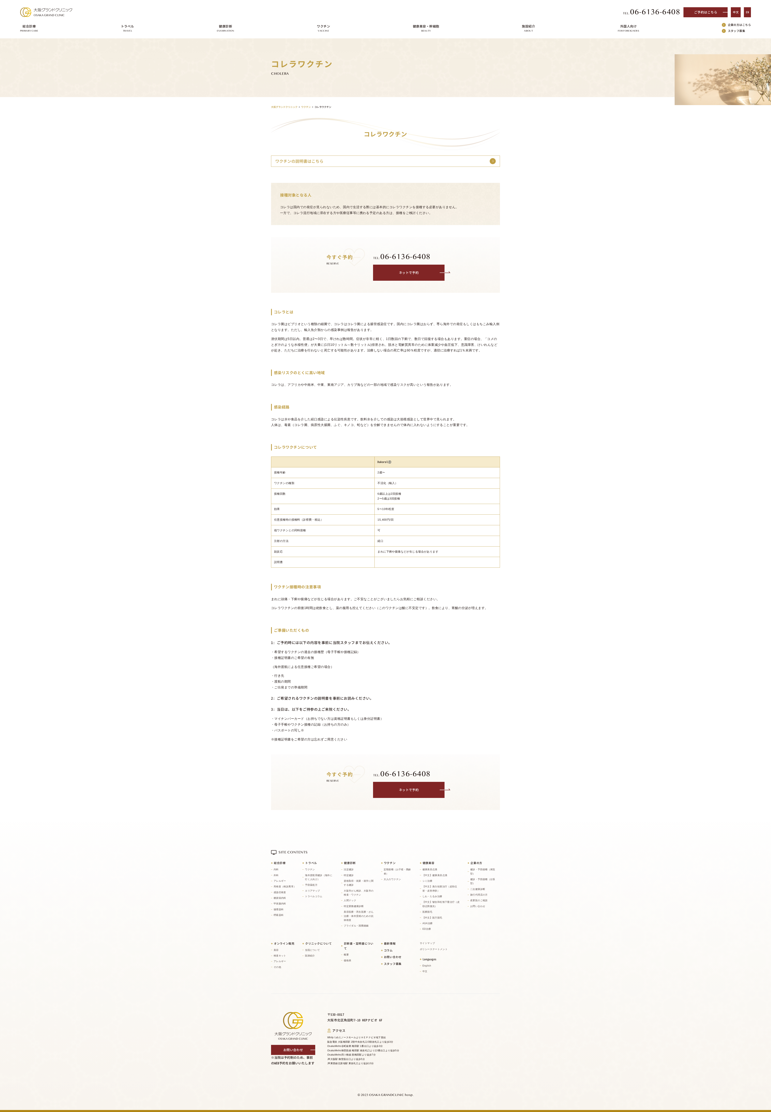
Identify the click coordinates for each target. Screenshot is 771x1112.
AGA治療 (427, 923)
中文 (736, 12)
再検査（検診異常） (285, 886)
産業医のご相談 (479, 900)
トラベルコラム (313, 896)
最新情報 (390, 943)
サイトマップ (427, 943)
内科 (276, 869)
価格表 (347, 960)
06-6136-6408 (651, 12)
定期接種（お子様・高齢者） (397, 871)
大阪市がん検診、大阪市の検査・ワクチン (358, 892)
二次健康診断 (477, 889)
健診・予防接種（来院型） (482, 871)
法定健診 (349, 869)
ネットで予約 (409, 272)
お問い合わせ (477, 906)
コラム (388, 950)
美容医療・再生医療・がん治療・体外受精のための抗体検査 (358, 916)
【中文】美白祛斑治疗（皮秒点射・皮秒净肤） (439, 888)
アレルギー (280, 881)
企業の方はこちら (739, 25)
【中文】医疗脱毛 (432, 917)
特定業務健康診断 (354, 906)
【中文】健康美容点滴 (434, 875)
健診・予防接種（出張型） (482, 881)
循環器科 (279, 909)
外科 (276, 875)
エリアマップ (312, 890)
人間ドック (350, 900)
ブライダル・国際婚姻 (356, 925)
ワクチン (310, 869)
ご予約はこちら (705, 12)
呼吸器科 (279, 915)
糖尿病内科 (280, 898)
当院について (312, 950)
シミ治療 (427, 881)
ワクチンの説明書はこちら (299, 161)
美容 (276, 950)
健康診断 (350, 863)
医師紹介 (310, 955)
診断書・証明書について (358, 946)
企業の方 (476, 863)
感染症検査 (280, 892)
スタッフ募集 (736, 31)
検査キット (280, 955)
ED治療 (426, 929)
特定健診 (349, 875)
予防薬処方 (311, 885)
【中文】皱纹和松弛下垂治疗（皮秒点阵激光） (441, 904)
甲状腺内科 (280, 903)
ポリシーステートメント (434, 949)
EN (747, 12)
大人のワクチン (392, 879)
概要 (346, 954)
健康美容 (428, 863)
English (426, 965)
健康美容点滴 (429, 869)
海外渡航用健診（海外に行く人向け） (318, 877)
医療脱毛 (427, 911)
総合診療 (280, 863)
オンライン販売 (284, 943)
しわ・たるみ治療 (432, 896)
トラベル (311, 863)
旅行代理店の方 (479, 894)
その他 (277, 967)
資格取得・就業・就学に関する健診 (358, 883)
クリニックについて (318, 943)
